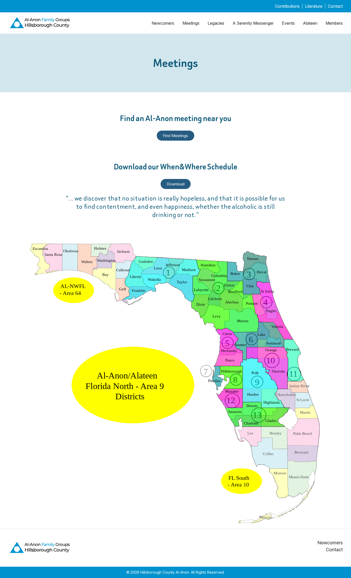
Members (334, 23)
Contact (335, 6)
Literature (313, 6)
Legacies (216, 23)
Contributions (287, 6)
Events (288, 23)
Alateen (310, 23)
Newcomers (163, 23)
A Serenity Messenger (253, 23)
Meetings (190, 23)
